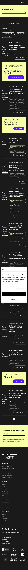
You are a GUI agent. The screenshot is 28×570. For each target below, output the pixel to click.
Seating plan (5, 489)
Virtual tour (5, 493)
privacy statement (19, 439)
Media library (5, 518)
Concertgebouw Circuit (8, 468)
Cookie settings (6, 543)
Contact (4, 484)
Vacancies (4, 520)
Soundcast (4, 523)
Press (3, 516)
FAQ (3, 495)
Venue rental (5, 491)
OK (14, 294)
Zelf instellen (19, 289)
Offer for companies (7, 475)
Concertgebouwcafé (7, 477)
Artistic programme (7, 466)
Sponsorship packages (8, 507)
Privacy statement (6, 537)
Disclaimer (4, 539)
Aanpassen (13, 299)
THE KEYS (4, 505)
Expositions (5, 470)
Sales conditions (6, 541)
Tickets (3, 486)
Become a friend (6, 502)
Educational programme (8, 473)
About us (4, 514)
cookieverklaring (6, 283)
